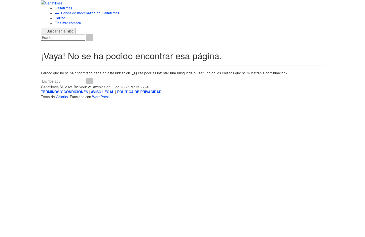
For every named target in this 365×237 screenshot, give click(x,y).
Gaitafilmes (63, 7)
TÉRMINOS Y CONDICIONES (64, 91)
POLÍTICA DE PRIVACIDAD (139, 91)
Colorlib (62, 96)
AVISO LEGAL (102, 91)
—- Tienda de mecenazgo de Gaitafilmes (87, 12)
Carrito (60, 17)
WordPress (101, 96)
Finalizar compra (68, 22)
